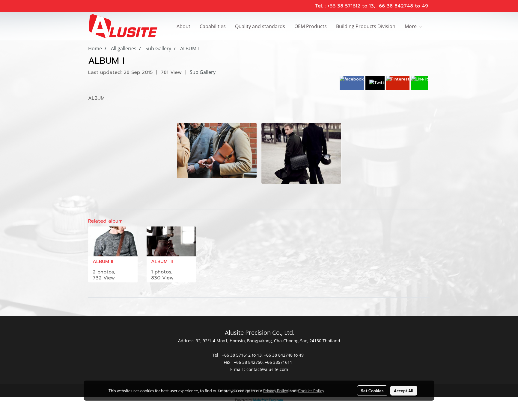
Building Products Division (365, 26)
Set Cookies (372, 390)
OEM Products (310, 26)
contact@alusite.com (267, 369)
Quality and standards (260, 26)
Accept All (403, 390)
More (411, 26)
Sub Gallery (203, 72)
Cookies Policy (311, 390)
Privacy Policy (275, 390)
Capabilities (213, 26)
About (183, 26)
